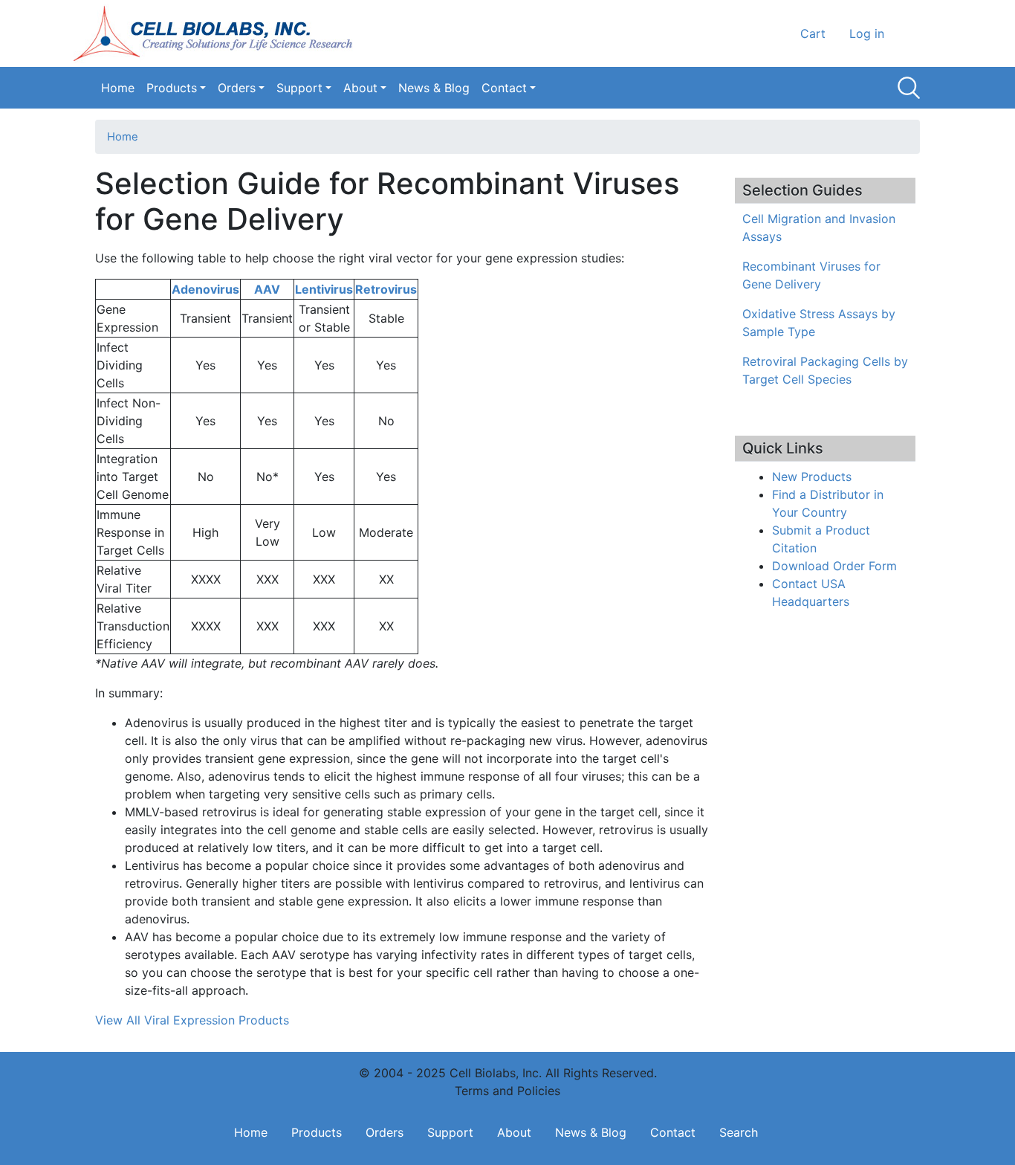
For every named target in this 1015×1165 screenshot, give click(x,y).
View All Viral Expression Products (192, 1020)
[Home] (217, 33)
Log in (866, 33)
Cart (813, 33)
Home (117, 87)
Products (171, 87)
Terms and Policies (507, 1090)
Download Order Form (834, 565)
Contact (504, 87)
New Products (812, 476)
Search (909, 88)
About (360, 87)
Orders (237, 87)
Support (299, 87)
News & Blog (434, 87)
